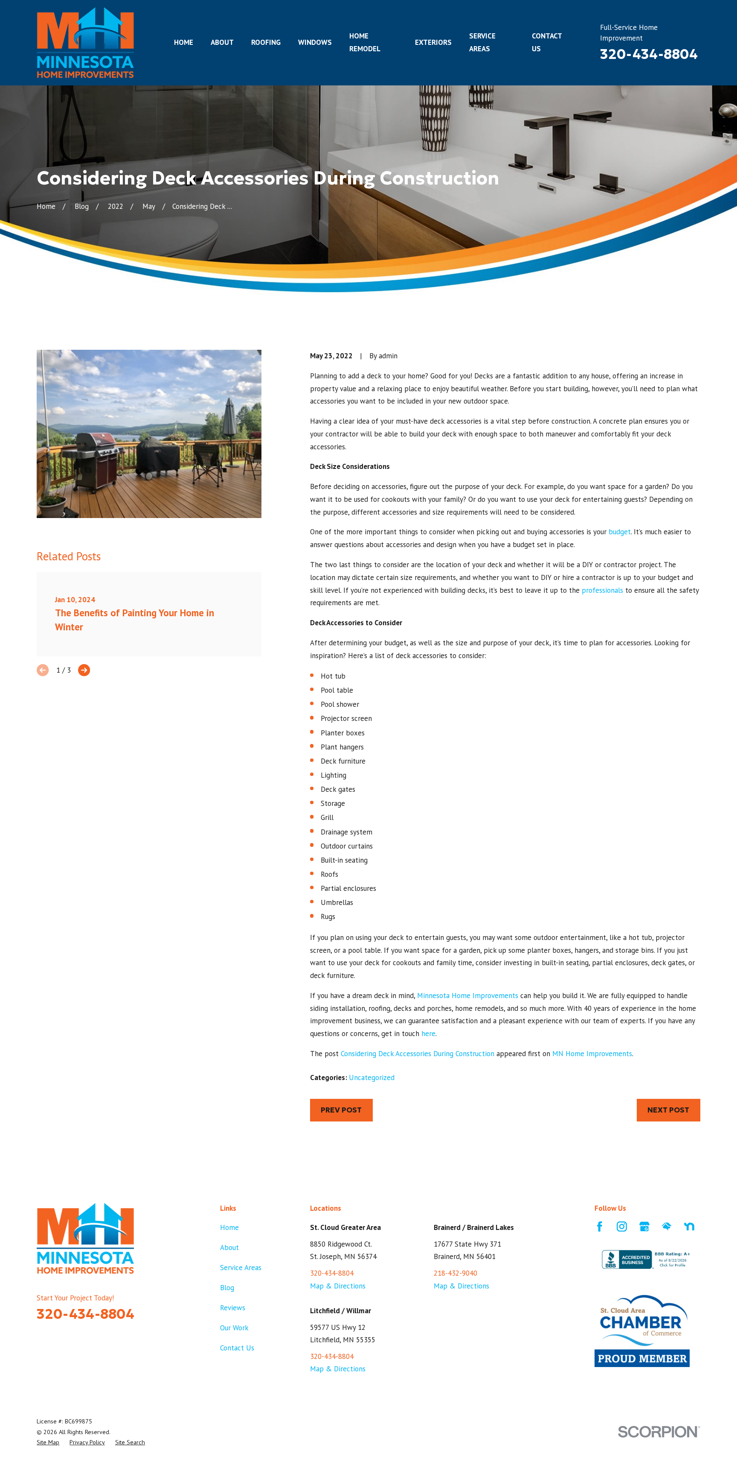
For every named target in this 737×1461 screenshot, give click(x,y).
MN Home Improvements (592, 1053)
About (229, 1247)
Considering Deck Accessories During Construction (417, 1053)
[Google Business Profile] (644, 1226)
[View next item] (84, 670)
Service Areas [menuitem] (482, 42)
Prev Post (341, 1110)
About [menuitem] (222, 42)
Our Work (234, 1327)
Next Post (668, 1110)
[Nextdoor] (689, 1226)
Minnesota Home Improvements (467, 995)
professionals (602, 590)
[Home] (85, 42)
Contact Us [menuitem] (547, 42)
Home (229, 1227)
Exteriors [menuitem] (433, 42)
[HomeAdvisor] (667, 1226)
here (428, 1033)
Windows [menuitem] (315, 42)
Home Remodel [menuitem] (364, 42)
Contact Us (237, 1348)
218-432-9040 (455, 1273)
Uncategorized (372, 1077)
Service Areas (240, 1267)
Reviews (232, 1307)
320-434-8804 (649, 54)
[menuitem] (48, 1442)
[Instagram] (622, 1226)
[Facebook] (600, 1226)
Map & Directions (338, 1286)
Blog (227, 1287)
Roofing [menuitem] (266, 42)
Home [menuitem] (183, 42)
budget (620, 531)
